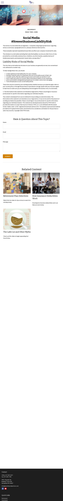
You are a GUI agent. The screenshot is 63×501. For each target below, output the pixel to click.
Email (4, 132)
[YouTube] (5, 488)
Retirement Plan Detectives (15, 196)
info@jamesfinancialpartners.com (10, 486)
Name (4, 122)
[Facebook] (3, 488)
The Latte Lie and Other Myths (17, 232)
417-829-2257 (9, 475)
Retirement (5, 498)
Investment (5, 500)
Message (5, 141)
